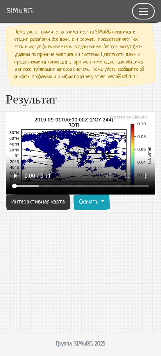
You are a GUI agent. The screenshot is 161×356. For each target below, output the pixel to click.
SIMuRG (19, 11)
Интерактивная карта (38, 202)
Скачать (89, 202)
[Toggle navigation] (143, 11)
